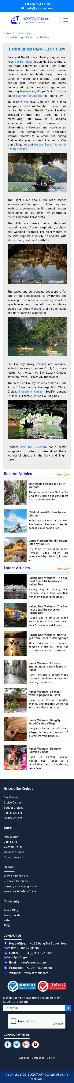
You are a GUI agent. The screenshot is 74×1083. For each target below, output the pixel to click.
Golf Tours (10, 841)
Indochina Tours (14, 852)
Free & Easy (11, 836)
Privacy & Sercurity (16, 881)
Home (7, 33)
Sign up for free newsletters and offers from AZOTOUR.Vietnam (32, 999)
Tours (8, 828)
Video (7, 920)
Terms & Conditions (16, 876)
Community (12, 901)
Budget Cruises (13, 807)
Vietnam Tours (13, 846)
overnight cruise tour (30, 96)
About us (24, 1058)
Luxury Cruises (13, 817)
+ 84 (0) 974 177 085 (37, 953)
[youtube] (35, 1044)
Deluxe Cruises (13, 812)
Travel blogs (24, 33)
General (9, 867)
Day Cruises (11, 797)
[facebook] (8, 1044)
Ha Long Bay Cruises (18, 788)
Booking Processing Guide (20, 886)
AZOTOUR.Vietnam (39, 968)
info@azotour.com (33, 962)
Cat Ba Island (23, 61)
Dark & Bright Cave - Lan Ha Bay (29, 37)
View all (62, 474)
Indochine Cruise (31, 391)
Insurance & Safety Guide (20, 891)
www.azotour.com (36, 973)
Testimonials (12, 915)
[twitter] (17, 1044)
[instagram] (26, 1044)
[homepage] (30, 20)
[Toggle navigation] (65, 20)
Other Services (13, 857)
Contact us (38, 1058)
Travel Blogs (12, 910)
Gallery (51, 1058)
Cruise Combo (13, 802)
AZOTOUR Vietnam (33, 447)
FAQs (7, 925)
